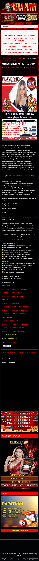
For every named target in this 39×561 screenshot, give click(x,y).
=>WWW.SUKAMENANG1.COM (13, 296)
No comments (30, 67)
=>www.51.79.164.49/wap (10, 303)
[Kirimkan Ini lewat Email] (4, 346)
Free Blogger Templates (29, 559)
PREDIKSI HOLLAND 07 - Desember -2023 (18, 64)
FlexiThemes (9, 558)
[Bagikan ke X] (8, 346)
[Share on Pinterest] (14, 342)
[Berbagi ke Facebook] (10, 346)
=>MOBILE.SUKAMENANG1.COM (13, 331)
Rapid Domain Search (16, 559)
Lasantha (25, 558)
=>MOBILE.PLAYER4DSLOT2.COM (13, 328)
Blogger (19, 555)
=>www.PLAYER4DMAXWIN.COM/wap (15, 307)
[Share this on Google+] (11, 342)
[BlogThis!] (6, 346)
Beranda (21, 352)
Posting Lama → (32, 352)
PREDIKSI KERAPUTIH (20, 554)
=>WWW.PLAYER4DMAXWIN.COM (14, 289)
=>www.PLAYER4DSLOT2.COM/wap (14, 310)
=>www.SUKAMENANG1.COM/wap (14, 314)
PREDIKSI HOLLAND (14, 58)
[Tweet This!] (9, 342)
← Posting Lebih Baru (8, 352)
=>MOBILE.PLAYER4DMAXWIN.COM (15, 324)
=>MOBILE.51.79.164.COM (10, 321)
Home (5, 58)
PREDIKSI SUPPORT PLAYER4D (19, 176)
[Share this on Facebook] (7, 342)
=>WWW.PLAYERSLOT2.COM (12, 293)
